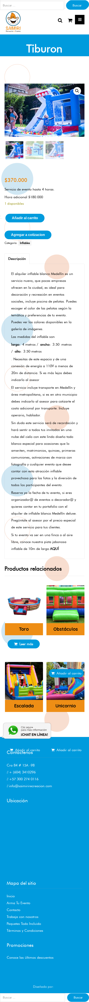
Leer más (26, 644)
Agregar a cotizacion (28, 235)
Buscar (77, 5)
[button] (77, 91)
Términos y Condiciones (25, 931)
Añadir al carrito (25, 218)
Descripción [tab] (17, 259)
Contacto (13, 910)
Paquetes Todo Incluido (24, 924)
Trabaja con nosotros (22, 917)
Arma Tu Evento (18, 903)
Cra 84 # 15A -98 (21, 765)
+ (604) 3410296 (22, 772)
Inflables (25, 243)
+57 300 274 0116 (23, 779)
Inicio (11, 896)
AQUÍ (54, 549)
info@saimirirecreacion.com (30, 786)
